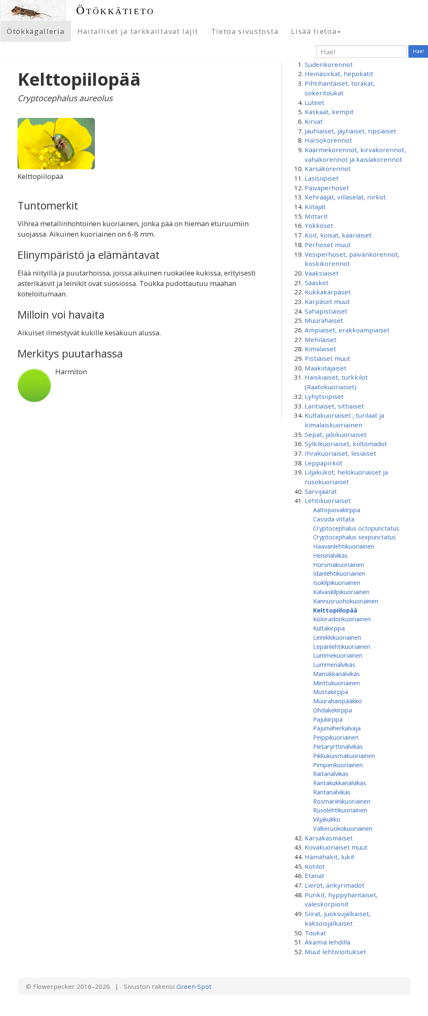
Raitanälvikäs (331, 773)
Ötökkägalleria (36, 31)
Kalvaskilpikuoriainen (341, 591)
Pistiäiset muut (327, 358)
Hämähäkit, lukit (329, 857)
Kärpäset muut (327, 301)
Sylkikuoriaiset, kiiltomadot (346, 443)
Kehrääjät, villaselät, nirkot (345, 197)
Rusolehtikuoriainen (340, 810)
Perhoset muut (328, 244)
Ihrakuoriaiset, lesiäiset (340, 453)
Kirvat (314, 121)
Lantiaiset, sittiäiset (334, 406)
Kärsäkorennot (328, 168)
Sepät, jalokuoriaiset (336, 434)
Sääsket (317, 282)
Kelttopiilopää (335, 610)
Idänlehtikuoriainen (339, 573)
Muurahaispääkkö (337, 701)
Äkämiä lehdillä (327, 942)
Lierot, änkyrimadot (334, 885)
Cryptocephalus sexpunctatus (354, 537)
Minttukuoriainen (336, 683)
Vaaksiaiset (322, 273)
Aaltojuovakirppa (336, 509)
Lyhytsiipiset (324, 396)
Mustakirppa (330, 691)
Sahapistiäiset (326, 311)
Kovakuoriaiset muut (336, 847)
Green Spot (193, 986)
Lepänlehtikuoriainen (341, 646)
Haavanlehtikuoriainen (343, 546)
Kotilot (315, 866)
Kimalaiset (320, 349)
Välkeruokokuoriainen (342, 828)
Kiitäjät (315, 206)
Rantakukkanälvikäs (339, 783)
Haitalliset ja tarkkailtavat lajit (138, 31)
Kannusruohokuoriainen (345, 601)
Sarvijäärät (321, 491)
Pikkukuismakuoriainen (344, 755)
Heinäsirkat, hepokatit (339, 73)
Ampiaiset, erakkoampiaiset (347, 330)
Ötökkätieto (115, 10)
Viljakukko (326, 819)
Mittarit (316, 216)
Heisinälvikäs (330, 555)
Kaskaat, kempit (329, 111)
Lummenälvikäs (334, 664)
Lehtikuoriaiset (328, 500)
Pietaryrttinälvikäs (338, 746)
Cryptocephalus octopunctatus (356, 528)
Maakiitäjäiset (325, 368)
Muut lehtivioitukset (335, 951)
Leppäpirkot (323, 463)
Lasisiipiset (322, 178)
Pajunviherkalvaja (337, 728)
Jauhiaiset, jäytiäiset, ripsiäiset (350, 131)
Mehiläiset (320, 339)
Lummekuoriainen (337, 655)
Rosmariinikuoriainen (341, 801)
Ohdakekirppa (332, 710)
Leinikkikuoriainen (337, 637)
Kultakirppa (329, 628)
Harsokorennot (328, 140)
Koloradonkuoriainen (342, 619)
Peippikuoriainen (336, 737)
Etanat (314, 875)
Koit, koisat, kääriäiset (338, 235)
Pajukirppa (328, 719)
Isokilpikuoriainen (336, 582)
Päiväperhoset (327, 188)
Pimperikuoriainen (338, 765)
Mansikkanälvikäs (336, 673)
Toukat (315, 933)
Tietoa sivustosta (245, 31)
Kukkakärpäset (328, 292)
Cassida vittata (333, 519)
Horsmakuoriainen (338, 564)
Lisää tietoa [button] (313, 31)
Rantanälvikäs (332, 792)
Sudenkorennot (329, 64)
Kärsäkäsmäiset (329, 838)
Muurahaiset (324, 320)
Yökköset (319, 225)
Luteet (314, 102)
